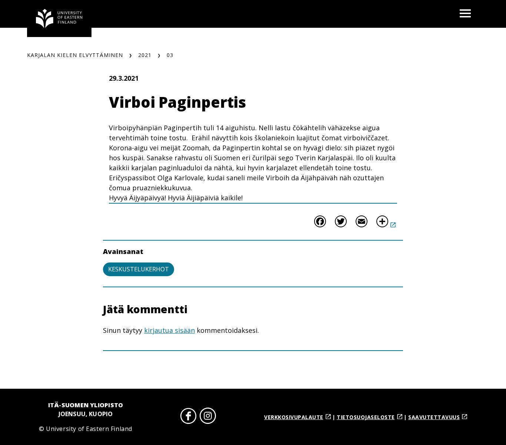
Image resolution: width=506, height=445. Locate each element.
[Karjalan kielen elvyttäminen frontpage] (59, 18)
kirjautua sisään (169, 330)
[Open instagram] (208, 417)
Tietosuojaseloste (366, 417)
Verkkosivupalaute (293, 417)
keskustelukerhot (138, 269)
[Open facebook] (188, 417)
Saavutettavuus (434, 417)
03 (170, 54)
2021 (145, 54)
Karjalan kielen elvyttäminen (75, 54)
